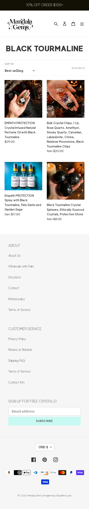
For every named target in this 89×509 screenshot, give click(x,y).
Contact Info (16, 382)
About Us (14, 255)
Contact (13, 288)
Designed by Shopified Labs (57, 495)
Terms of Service (19, 310)
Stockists (14, 277)
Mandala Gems (35, 495)
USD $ (43, 447)
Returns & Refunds (20, 350)
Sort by (9, 63)
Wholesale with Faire (21, 266)
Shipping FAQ (16, 361)
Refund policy (16, 299)
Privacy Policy (17, 339)
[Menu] (82, 23)
